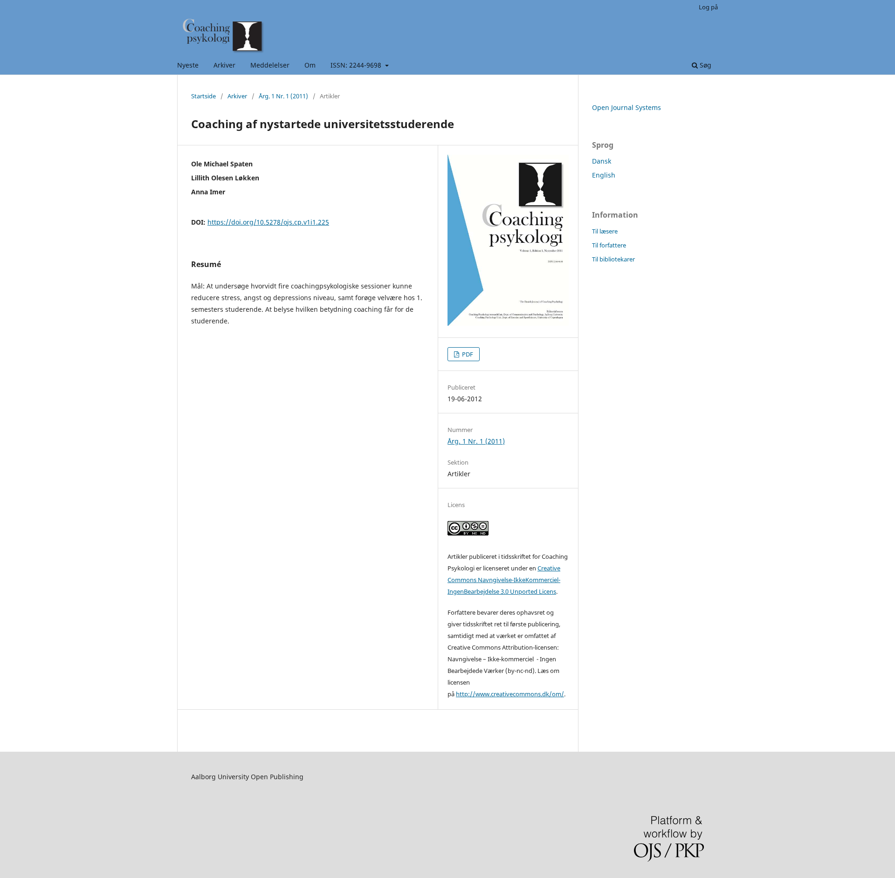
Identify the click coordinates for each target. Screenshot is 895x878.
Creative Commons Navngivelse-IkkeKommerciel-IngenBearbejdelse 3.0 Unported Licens (504, 580)
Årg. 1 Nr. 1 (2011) (283, 96)
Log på (708, 7)
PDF (467, 354)
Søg (704, 65)
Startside (203, 96)
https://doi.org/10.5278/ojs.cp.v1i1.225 (268, 222)
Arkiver (224, 65)
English (603, 175)
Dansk (601, 161)
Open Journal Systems (626, 107)
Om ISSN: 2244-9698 (343, 65)
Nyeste (188, 65)
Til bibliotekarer (613, 259)
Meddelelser (269, 65)
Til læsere (605, 231)
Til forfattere (609, 245)
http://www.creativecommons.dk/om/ (510, 694)
